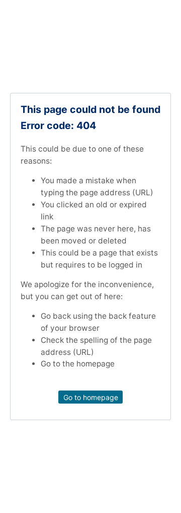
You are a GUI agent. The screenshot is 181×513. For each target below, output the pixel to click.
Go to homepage (90, 397)
